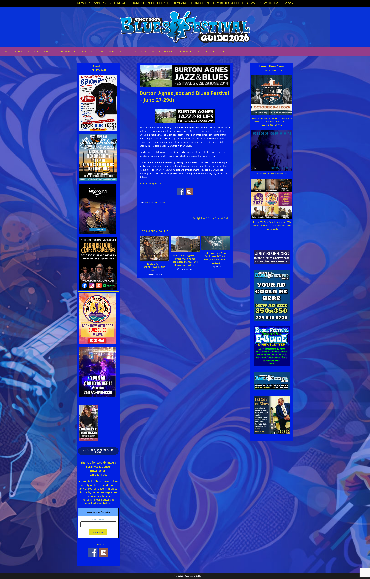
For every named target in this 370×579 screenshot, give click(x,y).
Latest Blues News (272, 66)
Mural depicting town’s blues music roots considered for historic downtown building (185, 260)
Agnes (147, 202)
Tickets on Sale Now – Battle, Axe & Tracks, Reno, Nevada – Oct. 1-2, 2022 (216, 257)
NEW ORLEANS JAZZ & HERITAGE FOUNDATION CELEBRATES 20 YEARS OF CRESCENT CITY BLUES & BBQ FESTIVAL (167, 3)
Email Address (98, 520)
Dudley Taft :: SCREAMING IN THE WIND (154, 267)
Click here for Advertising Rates (98, 451)
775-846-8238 (98, 69)
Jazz (159, 202)
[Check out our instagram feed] (189, 191)
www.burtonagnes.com (151, 183)
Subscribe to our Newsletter (98, 512)
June (164, 202)
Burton (153, 202)
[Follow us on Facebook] (180, 191)
